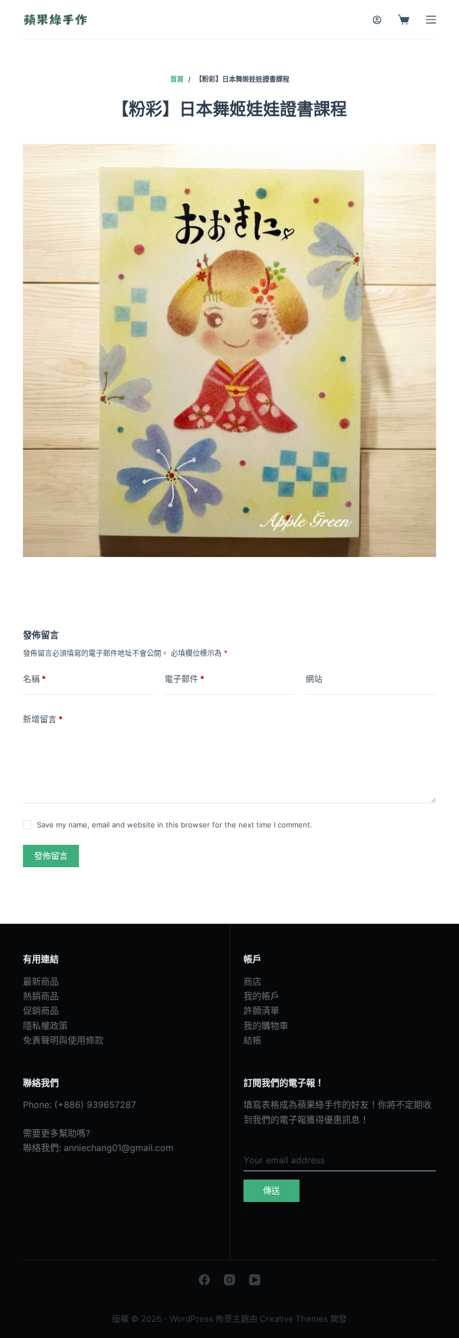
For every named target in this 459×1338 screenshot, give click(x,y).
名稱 (34, 678)
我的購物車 (265, 1025)
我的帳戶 (261, 996)
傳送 (271, 1190)
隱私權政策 (45, 1025)
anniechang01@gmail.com (119, 1147)
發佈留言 (51, 855)
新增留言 (43, 719)
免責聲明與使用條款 (63, 1040)
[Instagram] (229, 1279)
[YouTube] (254, 1279)
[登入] (377, 20)
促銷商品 (41, 1010)
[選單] (431, 20)
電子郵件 (184, 678)
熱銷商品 (41, 996)
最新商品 (41, 981)
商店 (252, 981)
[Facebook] (204, 1279)
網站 (314, 678)
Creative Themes (294, 1318)
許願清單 (261, 1010)
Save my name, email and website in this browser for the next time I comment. (174, 824)
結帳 (252, 1040)
